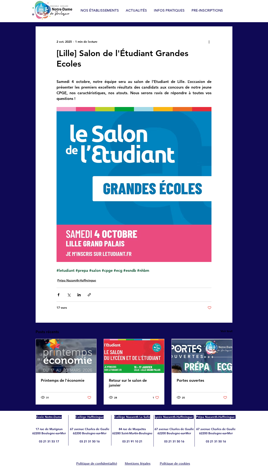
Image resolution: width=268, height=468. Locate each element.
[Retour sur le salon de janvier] (134, 356)
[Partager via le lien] (89, 295)
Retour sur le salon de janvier (128, 383)
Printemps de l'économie (62, 380)
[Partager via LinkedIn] (79, 295)
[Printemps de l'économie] (66, 356)
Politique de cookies (175, 463)
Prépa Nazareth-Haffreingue (76, 280)
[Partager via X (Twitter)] (69, 295)
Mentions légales (138, 463)
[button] (169, 10)
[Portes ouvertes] (202, 356)
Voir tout (226, 331)
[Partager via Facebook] (59, 295)
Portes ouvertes (190, 380)
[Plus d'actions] (208, 41)
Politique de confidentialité (96, 463)
